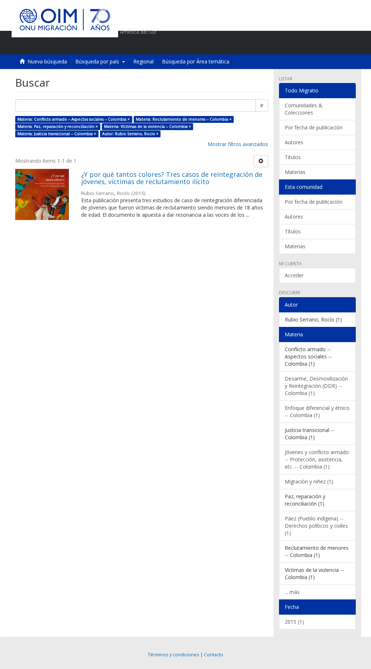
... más (292, 592)
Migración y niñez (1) (309, 481)
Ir (261, 105)
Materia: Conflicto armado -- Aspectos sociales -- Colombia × (73, 119)
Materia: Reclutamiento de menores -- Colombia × (184, 119)
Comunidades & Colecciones (303, 109)
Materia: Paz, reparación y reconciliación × (57, 126)
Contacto (213, 655)
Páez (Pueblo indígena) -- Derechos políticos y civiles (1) (316, 525)
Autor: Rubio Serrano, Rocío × (130, 133)
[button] (309, 45)
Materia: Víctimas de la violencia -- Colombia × (147, 126)
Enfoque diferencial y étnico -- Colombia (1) (317, 411)
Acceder (294, 275)
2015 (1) (294, 621)
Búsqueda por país (98, 61)
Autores (294, 142)
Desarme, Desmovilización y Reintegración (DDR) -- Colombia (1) (316, 385)
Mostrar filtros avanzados (238, 144)
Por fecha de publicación (313, 127)
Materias (295, 172)
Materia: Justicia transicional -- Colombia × (56, 133)
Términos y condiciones (173, 655)
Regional (143, 61)
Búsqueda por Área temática (195, 61)
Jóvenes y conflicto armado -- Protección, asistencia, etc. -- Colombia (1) (317, 459)
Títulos (293, 157)
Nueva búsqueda (47, 61)
